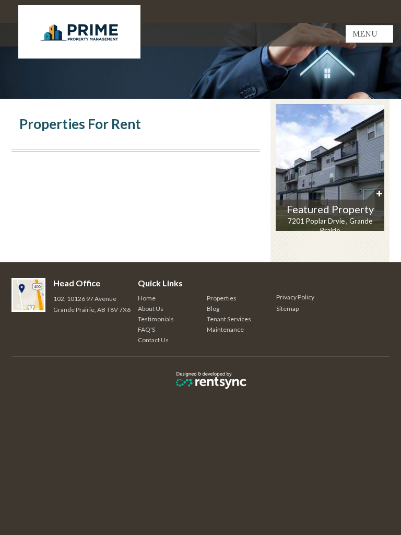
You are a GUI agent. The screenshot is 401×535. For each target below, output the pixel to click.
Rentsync (211, 380)
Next (379, 170)
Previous (284, 170)
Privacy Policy (295, 297)
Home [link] (147, 298)
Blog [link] (213, 308)
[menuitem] (172, 298)
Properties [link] (222, 298)
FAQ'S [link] (146, 329)
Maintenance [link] (225, 329)
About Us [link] (150, 308)
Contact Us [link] (153, 340)
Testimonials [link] (156, 319)
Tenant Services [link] (229, 319)
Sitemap (287, 308)
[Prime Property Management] (79, 32)
